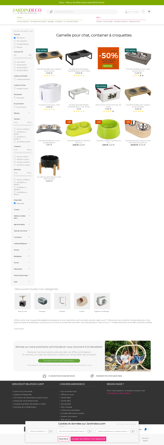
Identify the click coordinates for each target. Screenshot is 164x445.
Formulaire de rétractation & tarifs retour (31, 398)
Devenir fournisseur (69, 416)
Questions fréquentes (23, 394)
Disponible (20, 203)
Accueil (16, 31)
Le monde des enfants (71, 21)
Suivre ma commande (23, 391)
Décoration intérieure (121, 21)
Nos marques (66, 407)
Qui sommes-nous (68, 391)
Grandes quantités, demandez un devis (30, 404)
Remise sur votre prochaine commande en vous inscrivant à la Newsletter (59, 346)
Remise (19, 47)
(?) (46, 431)
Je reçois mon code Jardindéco (59, 360)
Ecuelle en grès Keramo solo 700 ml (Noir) (49, 178)
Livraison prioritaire (23, 79)
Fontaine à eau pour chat (49, 105)
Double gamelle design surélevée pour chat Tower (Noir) (79, 71)
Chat (31, 31)
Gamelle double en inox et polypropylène (49, 142)
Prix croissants (22, 41)
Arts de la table (108, 21)
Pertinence (21, 38)
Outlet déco (66, 401)
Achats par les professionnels (26, 401)
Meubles (99, 21)
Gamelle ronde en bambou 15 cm (108, 142)
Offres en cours (67, 394)
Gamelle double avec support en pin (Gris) (49, 70)
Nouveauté (20, 98)
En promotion (21, 107)
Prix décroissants (23, 44)
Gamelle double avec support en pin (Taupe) (138, 106)
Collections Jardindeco (70, 410)
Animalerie (58, 21)
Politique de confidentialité (25, 407)
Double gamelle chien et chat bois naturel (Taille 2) (138, 142)
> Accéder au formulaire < (119, 393)
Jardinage (51, 21)
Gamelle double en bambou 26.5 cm (78, 142)
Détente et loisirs (134, 21)
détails (62, 426)
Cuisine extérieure (23, 21)
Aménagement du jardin (38, 21)
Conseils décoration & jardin (72, 413)
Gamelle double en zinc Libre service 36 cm (138, 70)
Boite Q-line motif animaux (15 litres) (108, 106)
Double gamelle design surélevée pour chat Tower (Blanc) (79, 107)
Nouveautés (66, 404)
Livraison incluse (22, 88)
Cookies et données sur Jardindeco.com (82, 423)
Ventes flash (66, 398)
